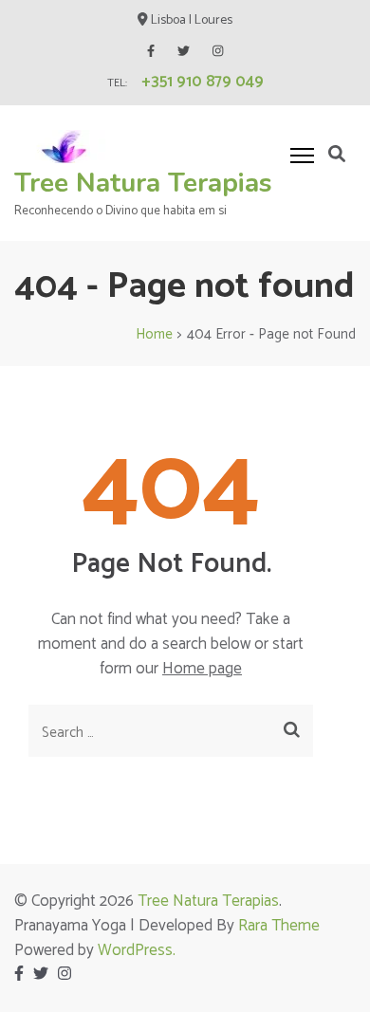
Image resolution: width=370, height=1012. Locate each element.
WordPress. (137, 950)
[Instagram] (218, 52)
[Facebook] (151, 52)
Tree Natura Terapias (143, 183)
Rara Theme (279, 925)
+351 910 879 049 (202, 81)
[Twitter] (183, 52)
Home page (202, 668)
